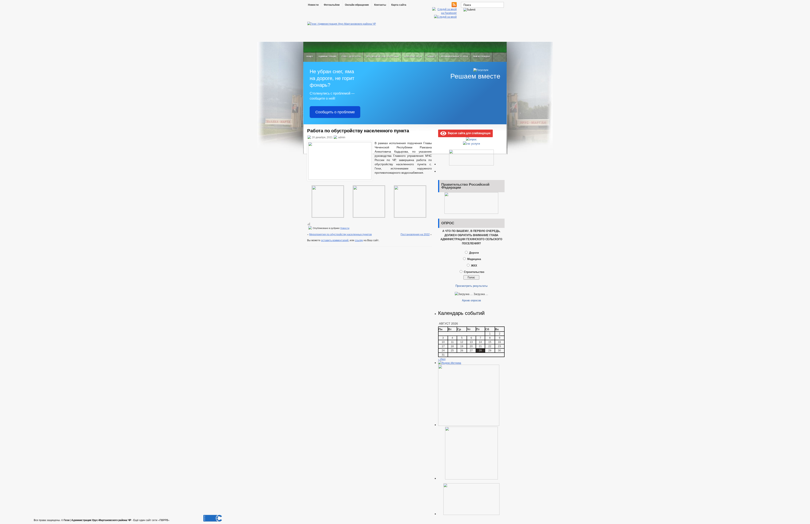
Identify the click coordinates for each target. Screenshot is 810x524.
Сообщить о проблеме (335, 112)
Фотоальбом (332, 4)
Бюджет (431, 56)
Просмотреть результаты (471, 286)
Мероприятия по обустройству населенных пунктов (340, 234)
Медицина (474, 259)
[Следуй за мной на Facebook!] (445, 13)
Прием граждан (481, 56)
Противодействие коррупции (382, 56)
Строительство (474, 272)
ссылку (359, 240)
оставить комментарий (334, 240)
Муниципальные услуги (454, 56)
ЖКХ (474, 265)
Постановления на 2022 (415, 234)
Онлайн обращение (357, 4)
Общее (309, 56)
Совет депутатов (351, 56)
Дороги (474, 252)
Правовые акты (413, 56)
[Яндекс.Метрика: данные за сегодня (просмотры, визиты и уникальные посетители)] (449, 363)
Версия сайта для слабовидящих (468, 133)
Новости (313, 4)
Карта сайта (398, 4)
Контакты (380, 4)
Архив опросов (471, 300)
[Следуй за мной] (446, 16)
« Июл (442, 359)
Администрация (327, 56)
